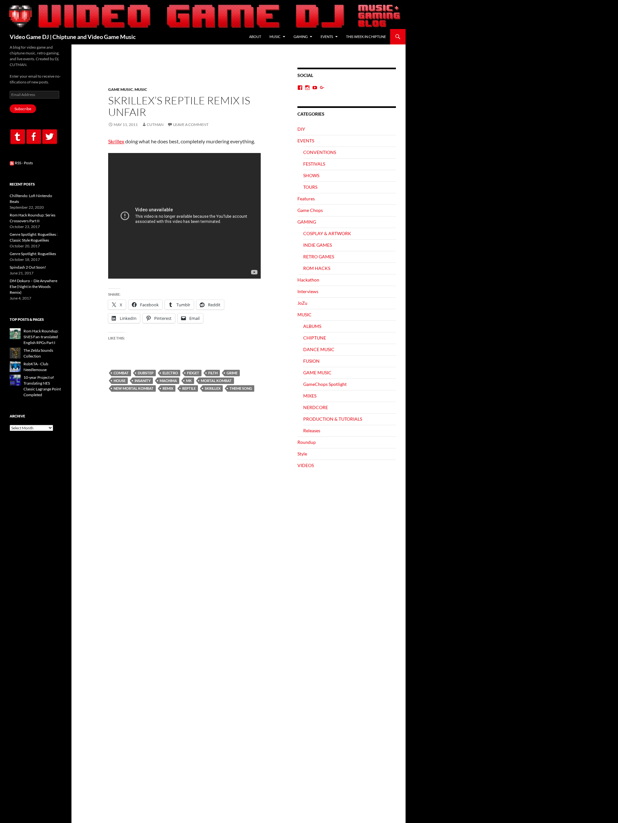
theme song (240, 388)
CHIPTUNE (314, 337)
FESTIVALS (314, 164)
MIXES (309, 395)
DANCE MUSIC (318, 349)
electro (170, 373)
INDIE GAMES (317, 245)
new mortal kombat (134, 388)
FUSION (311, 361)
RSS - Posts (23, 162)
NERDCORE (315, 407)
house (120, 380)
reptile (189, 388)
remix (168, 388)
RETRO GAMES (318, 256)
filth (213, 373)
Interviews (307, 291)
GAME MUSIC (120, 89)
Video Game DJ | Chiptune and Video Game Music (73, 36)
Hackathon (308, 279)
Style (302, 453)
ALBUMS (312, 326)
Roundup (306, 442)
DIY (301, 129)
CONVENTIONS (319, 152)
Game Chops (310, 210)
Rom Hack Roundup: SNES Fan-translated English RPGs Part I (41, 337)
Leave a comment (191, 124)
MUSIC (275, 36)
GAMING (301, 36)
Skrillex (116, 141)
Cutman (155, 124)
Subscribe (22, 108)
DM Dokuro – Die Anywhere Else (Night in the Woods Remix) (33, 286)
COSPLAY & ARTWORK (327, 233)
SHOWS (311, 175)
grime (232, 373)
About (255, 36)
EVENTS (327, 36)
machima (168, 380)
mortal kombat (216, 380)
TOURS (310, 187)
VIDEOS (305, 465)
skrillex (212, 388)
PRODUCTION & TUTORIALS (332, 419)
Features (306, 198)
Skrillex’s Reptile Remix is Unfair (179, 106)
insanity (143, 380)
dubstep (146, 373)
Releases (311, 430)
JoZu (302, 303)
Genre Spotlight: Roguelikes (33, 253)
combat (121, 373)
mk (189, 380)
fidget (193, 373)
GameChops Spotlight (325, 384)
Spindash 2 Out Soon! (28, 267)
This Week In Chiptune (366, 36)
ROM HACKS (316, 268)
